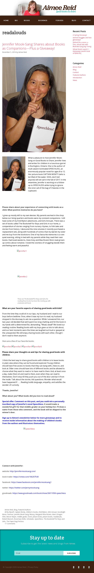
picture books (48, 517)
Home (6, 20)
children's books (32, 512)
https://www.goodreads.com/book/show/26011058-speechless (39, 493)
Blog (74, 20)
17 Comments (10, 524)
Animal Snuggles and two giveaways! (82, 39)
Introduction (77, 78)
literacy (32, 514)
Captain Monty (20, 512)
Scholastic (30, 519)
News (75, 80)
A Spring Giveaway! (80, 35)
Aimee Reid (9, 510)
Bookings (42, 20)
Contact (86, 20)
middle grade (22, 517)
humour (10, 514)
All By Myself (9, 512)
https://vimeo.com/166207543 (26, 476)
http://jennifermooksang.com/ (23, 471)
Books (27, 20)
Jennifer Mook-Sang (21, 514)
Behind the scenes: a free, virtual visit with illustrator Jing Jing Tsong (82, 44)
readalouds (57, 517)
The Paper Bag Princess (15, 521)
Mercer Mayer (11, 517)
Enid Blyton (43, 512)
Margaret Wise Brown (43, 514)
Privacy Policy (33, 567)
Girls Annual (52, 512)
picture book (37, 517)
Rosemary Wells (20, 519)
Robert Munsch (7, 519)
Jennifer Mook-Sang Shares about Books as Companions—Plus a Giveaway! (33, 46)
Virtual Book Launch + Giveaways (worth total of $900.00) (81, 51)
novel (30, 517)
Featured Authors (24, 510)
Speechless (39, 519)
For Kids (59, 20)
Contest (76, 72)
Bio (16, 20)
